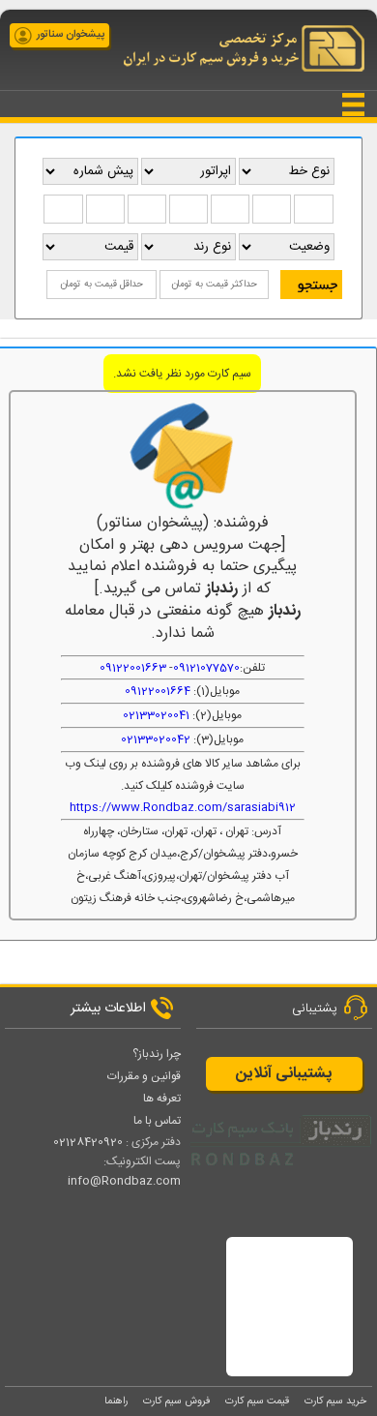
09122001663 (133, 668)
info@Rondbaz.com (124, 1180)
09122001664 (157, 691)
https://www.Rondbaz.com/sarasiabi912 (183, 807)
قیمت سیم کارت (257, 1401)
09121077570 (206, 668)
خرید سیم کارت (335, 1401)
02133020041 (156, 715)
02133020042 (155, 739)
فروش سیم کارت (176, 1401)
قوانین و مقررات (144, 1076)
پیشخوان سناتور (70, 35)
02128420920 (88, 1142)
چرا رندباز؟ (156, 1054)
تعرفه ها (162, 1098)
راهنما (116, 1401)
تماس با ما (157, 1120)
